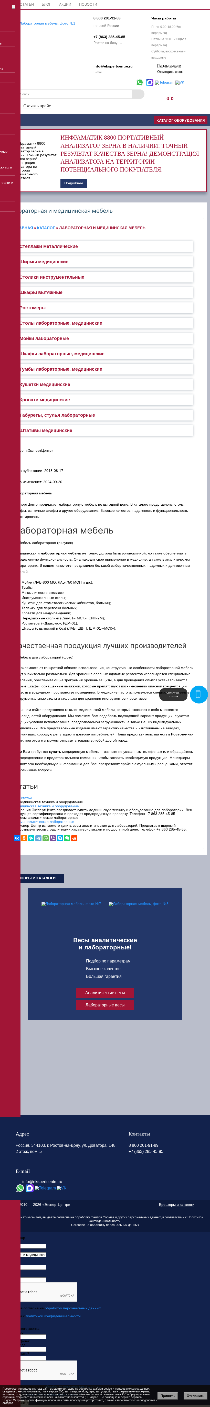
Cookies (108, 1217)
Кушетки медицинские (44, 384)
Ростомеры (32, 307)
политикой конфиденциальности (53, 1316)
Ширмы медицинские (43, 261)
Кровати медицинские (44, 399)
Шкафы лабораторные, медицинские (61, 353)
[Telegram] (38, 838)
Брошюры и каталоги (33, 878)
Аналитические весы (105, 993)
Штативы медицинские (45, 430)
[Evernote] (67, 838)
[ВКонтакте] (17, 838)
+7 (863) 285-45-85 (109, 37)
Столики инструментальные (51, 277)
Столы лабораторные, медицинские (60, 323)
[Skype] (60, 838)
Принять (168, 1396)
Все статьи (23, 798)
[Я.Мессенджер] (31, 838)
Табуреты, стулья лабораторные (57, 415)
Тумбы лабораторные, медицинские (60, 369)
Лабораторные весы (105, 1005)
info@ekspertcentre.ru (113, 66)
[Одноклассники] (24, 838)
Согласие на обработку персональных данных (105, 1225)
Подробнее (73, 183)
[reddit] (74, 838)
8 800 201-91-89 (107, 18)
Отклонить (195, 1396)
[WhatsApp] (46, 838)
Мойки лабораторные (44, 338)
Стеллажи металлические (48, 246)
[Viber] (53, 838)
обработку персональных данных (73, 1308)
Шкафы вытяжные (40, 292)
